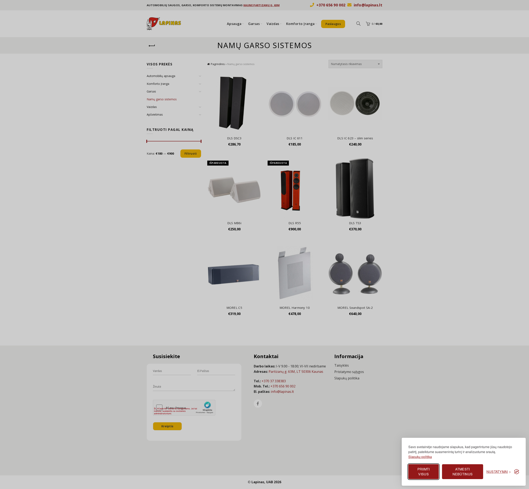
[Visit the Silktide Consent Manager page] (516, 471)
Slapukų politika (420, 456)
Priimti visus (423, 471)
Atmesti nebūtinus (463, 471)
